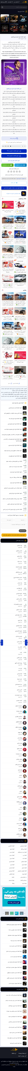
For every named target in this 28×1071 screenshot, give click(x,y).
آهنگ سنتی (12, 855)
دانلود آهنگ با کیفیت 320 (13, 151)
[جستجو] (2, 7)
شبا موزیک (23, 178)
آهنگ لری (12, 864)
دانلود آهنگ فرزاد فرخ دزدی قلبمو (18, 37)
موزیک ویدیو (11, 880)
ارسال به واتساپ (6, 165)
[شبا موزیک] (24, 2)
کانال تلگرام (13, 182)
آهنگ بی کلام (24, 849)
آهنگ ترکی (12, 849)
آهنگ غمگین (24, 861)
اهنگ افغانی (11, 874)
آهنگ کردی (24, 864)
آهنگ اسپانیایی (23, 846)
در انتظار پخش (24, 877)
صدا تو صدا (12, 1064)
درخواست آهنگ (21, 1056)
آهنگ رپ (25, 855)
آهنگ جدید (16, 2)
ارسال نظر (23, 530)
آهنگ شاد (9, 2)
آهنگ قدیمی (15, 383)
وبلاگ (13, 883)
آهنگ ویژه (24, 874)
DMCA (13, 1053)
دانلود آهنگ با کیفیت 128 (13, 155)
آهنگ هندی (11, 868)
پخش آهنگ (3, 2)
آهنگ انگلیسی (11, 846)
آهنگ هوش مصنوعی (22, 871)
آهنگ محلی (24, 868)
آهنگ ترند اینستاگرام (22, 852)
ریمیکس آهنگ (23, 880)
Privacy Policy (22, 1053)
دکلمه (13, 877)
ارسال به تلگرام (20, 165)
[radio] (19, 171)
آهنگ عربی (12, 858)
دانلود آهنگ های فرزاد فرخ (14, 160)
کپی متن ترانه (13, 138)
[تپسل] (3, 888)
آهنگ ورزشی (11, 871)
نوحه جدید (24, 883)
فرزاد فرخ (19, 178)
